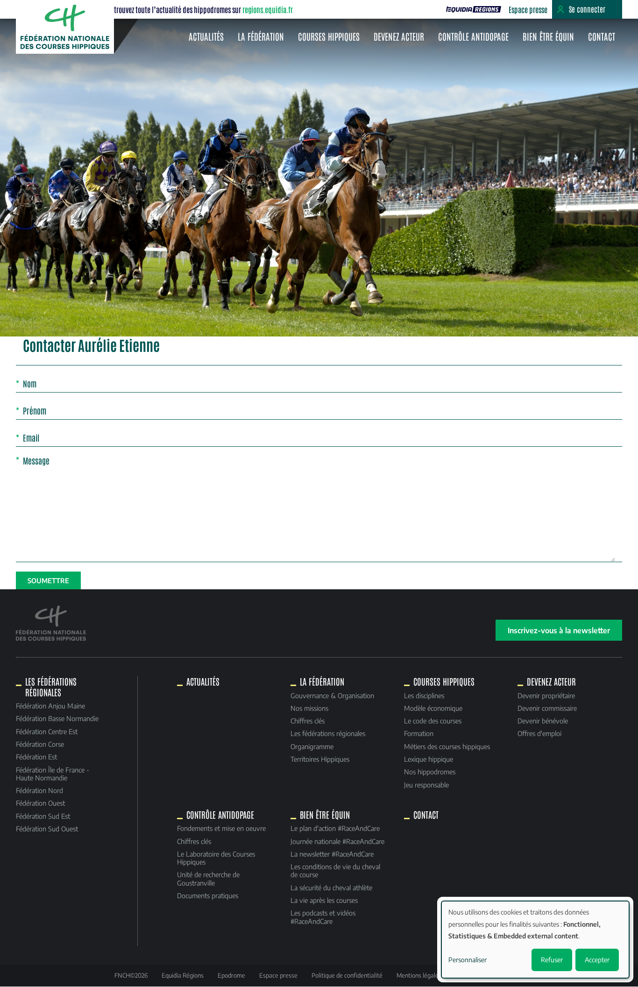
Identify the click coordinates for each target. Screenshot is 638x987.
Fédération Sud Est (43, 816)
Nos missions (309, 708)
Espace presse (528, 9)
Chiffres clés (308, 720)
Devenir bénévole (542, 720)
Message (36, 460)
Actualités (206, 36)
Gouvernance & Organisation (332, 695)
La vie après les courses (324, 900)
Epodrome (231, 975)
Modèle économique (433, 708)
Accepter (597, 960)
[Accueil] (65, 27)
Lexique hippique (428, 759)
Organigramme (312, 746)
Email (31, 438)
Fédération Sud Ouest (47, 828)
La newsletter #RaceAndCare (332, 854)
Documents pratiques (207, 895)
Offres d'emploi (539, 733)
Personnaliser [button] (467, 960)
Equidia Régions (183, 975)
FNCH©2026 (131, 975)
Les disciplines (424, 695)
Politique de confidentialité (347, 975)
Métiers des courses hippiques (447, 746)
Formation (418, 733)
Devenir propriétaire (546, 695)
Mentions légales (419, 975)
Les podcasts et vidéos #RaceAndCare (323, 916)
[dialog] (535, 939)
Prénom (34, 411)
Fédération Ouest (40, 803)
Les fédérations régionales (328, 733)
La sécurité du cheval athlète (331, 887)
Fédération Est (36, 756)
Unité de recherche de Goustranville (208, 878)
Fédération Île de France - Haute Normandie (52, 773)
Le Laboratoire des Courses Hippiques (216, 858)
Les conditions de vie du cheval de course (335, 870)
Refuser (552, 960)
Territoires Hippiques (320, 759)
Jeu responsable (426, 784)
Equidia (474, 9)
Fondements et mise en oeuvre (221, 828)
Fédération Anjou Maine (50, 705)
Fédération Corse (40, 744)
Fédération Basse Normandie (57, 718)
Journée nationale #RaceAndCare (337, 841)
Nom (29, 383)
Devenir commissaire (547, 708)
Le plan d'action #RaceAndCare (335, 828)
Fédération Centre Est (47, 731)
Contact (601, 36)
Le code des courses (432, 720)
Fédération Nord (39, 790)
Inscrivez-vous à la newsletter (559, 630)
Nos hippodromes (429, 771)
